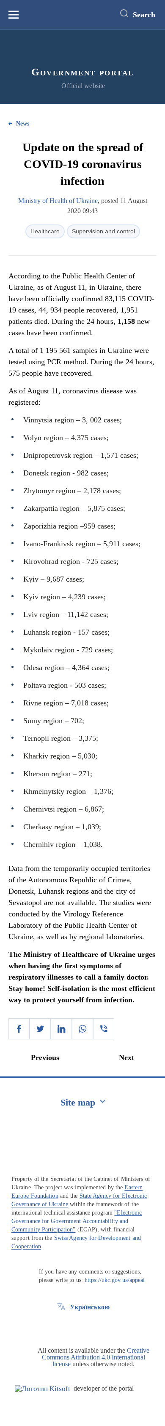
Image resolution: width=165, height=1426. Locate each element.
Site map (77, 1102)
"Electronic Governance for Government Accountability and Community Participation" (76, 1221)
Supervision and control (103, 231)
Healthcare (45, 231)
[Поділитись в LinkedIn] (61, 1029)
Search (144, 15)
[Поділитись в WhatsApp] (82, 1029)
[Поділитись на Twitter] (40, 1029)
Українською (90, 1307)
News (22, 123)
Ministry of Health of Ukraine (58, 200)
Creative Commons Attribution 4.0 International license (95, 1357)
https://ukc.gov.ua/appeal (115, 1280)
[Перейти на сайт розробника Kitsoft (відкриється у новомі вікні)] (42, 1388)
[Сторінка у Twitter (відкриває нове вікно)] (61, 1326)
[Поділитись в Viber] (104, 1029)
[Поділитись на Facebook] (19, 1029)
